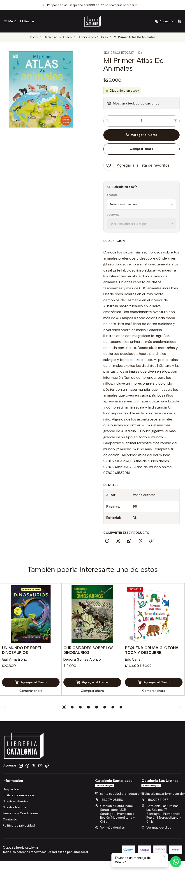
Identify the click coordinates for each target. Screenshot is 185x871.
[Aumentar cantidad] (175, 121)
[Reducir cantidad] (107, 121)
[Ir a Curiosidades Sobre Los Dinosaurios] (92, 614)
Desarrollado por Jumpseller (68, 852)
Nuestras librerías (15, 801)
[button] (64, 707)
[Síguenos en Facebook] (27, 765)
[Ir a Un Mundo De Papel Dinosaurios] (31, 614)
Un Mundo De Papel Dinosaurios (22, 650)
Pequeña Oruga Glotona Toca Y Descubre (151, 650)
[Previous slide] (6, 707)
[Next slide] (179, 707)
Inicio (34, 37)
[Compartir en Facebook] (107, 541)
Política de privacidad (19, 825)
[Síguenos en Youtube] (40, 765)
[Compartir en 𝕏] (118, 541)
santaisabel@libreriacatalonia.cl (123, 794)
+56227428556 (111, 800)
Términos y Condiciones (20, 813)
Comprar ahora (141, 149)
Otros (67, 37)
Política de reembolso (19, 795)
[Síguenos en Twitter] (34, 765)
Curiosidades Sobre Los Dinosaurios (88, 650)
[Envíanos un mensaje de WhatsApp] (175, 861)
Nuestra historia (14, 807)
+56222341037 (157, 800)
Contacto (10, 819)
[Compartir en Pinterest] (140, 541)
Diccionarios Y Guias (93, 37)
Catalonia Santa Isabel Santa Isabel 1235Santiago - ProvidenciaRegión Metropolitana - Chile (117, 814)
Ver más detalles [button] (112, 827)
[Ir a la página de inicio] (92, 21)
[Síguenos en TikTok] (47, 765)
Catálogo (50, 37)
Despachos (11, 789)
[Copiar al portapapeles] (151, 541)
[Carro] (179, 21)
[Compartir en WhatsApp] (129, 541)
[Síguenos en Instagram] (20, 765)
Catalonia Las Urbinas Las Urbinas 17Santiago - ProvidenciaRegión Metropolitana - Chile (163, 814)
